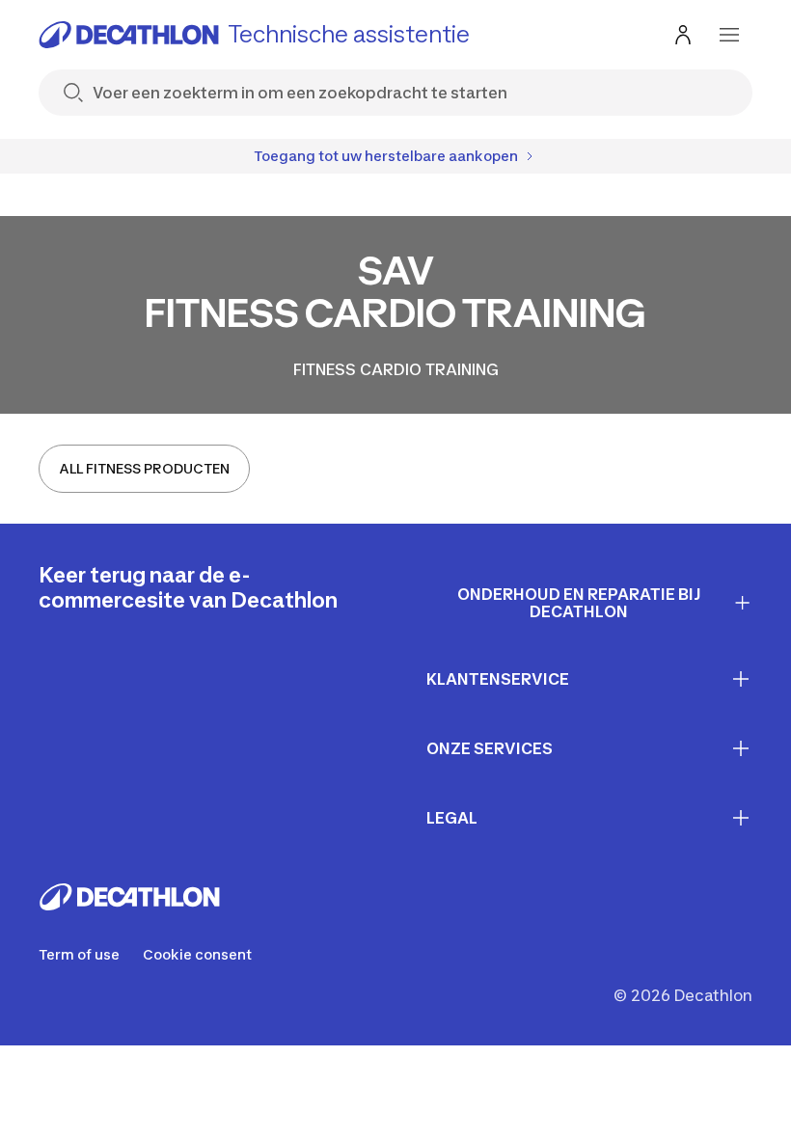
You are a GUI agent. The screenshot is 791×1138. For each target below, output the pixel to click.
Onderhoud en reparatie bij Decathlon (579, 603)
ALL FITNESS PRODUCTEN (144, 468)
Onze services (489, 748)
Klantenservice (497, 679)
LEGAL (451, 817)
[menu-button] (729, 35)
